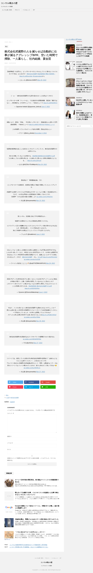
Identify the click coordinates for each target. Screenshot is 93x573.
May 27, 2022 (38, 343)
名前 (9, 436)
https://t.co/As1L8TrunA (34, 160)
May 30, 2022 (42, 164)
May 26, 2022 (50, 263)
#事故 (47, 74)
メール (10, 443)
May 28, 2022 (40, 321)
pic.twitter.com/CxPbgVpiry (45, 196)
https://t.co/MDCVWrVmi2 (36, 124)
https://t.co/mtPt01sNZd (50, 257)
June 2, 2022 (45, 106)
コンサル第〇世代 (7, 10)
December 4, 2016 (41, 133)
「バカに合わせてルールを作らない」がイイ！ (30, 532)
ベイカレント (26, 10)
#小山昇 (52, 156)
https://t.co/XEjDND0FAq (32, 288)
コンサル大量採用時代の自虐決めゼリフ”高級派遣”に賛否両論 (28, 545)
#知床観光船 (36, 156)
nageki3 (12, 402)
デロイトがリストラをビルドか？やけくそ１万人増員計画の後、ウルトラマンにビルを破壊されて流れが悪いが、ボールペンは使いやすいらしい (84, 86)
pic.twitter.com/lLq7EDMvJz (32, 368)
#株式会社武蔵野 (32, 74)
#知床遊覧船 (41, 74)
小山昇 (8, 397)
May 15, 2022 (40, 200)
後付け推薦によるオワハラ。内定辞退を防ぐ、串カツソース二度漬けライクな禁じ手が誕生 (84, 116)
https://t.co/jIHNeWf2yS (50, 103)
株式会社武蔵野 (14, 397)
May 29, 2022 (42, 80)
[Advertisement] (46, 25)
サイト (9, 449)
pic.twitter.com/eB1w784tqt (32, 317)
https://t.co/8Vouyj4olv (25, 76)
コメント (10, 413)
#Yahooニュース (50, 124)
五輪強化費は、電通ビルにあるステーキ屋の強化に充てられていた (37, 519)
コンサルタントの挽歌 (46, 565)
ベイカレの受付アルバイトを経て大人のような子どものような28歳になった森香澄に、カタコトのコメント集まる (84, 69)
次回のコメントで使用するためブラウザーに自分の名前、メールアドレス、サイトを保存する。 (31, 459)
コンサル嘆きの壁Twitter (74, 39)
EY (34, 10)
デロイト (17, 10)
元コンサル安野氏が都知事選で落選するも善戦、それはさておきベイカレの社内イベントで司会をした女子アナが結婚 (84, 52)
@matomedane (37, 76)
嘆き (7, 395)
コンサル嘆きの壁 (9, 3)
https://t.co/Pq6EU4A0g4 (49, 315)
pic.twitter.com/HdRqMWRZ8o (32, 339)
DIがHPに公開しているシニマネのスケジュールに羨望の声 (84, 102)
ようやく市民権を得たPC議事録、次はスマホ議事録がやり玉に (29, 547)
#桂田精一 (52, 74)
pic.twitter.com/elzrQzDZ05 (32, 259)
